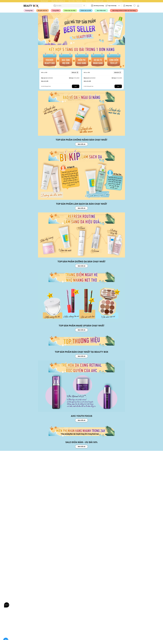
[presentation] (32, 5)
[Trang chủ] (81, 29)
